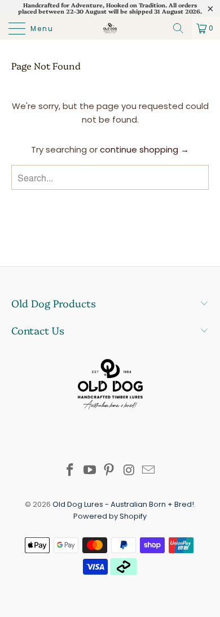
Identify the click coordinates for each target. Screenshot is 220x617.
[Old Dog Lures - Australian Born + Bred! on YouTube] (89, 470)
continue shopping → (144, 149)
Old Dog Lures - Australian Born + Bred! (123, 504)
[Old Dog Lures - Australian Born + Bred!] (110, 28)
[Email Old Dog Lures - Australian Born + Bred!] (148, 470)
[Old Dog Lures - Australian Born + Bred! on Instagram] (129, 470)
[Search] (178, 28)
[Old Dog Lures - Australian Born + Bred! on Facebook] (70, 470)
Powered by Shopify (110, 516)
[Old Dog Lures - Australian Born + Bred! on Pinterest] (109, 470)
